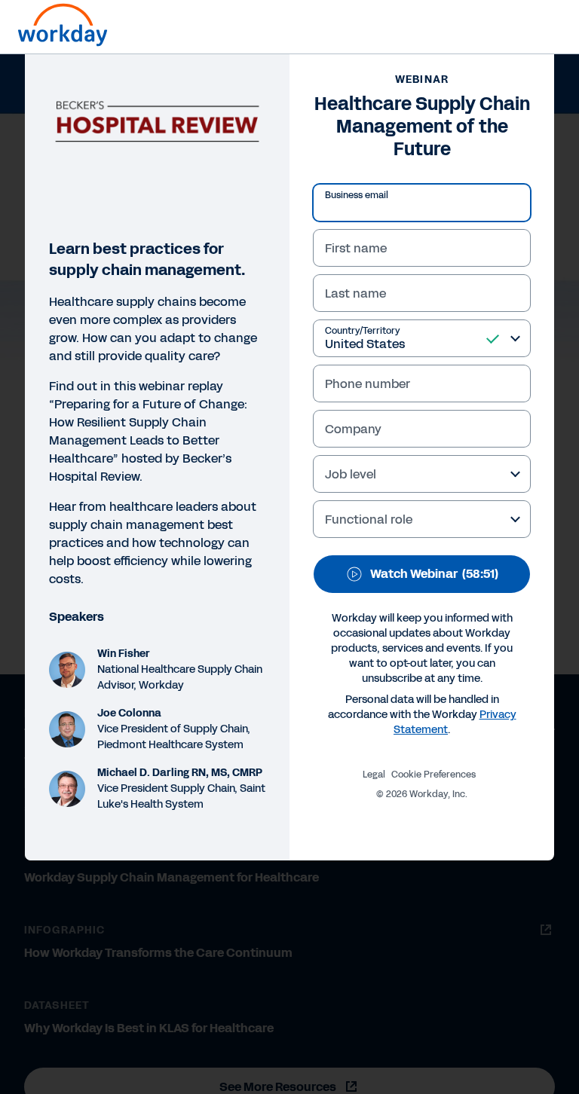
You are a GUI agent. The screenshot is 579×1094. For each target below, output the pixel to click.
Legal (374, 775)
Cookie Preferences (433, 775)
